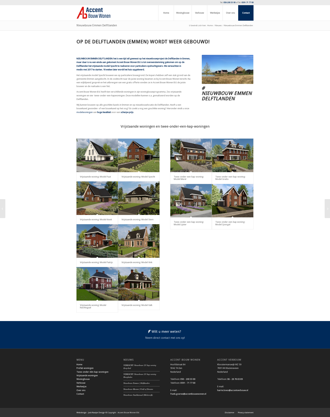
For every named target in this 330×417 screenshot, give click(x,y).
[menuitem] (166, 13)
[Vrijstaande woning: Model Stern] (139, 198)
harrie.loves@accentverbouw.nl (232, 390)
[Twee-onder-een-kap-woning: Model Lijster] (191, 201)
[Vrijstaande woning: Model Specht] (139, 155)
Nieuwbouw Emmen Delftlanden (96, 25)
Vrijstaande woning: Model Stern (137, 219)
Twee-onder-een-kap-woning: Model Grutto (230, 177)
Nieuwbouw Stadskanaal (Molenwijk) (138, 395)
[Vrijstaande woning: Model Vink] (139, 241)
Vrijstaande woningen (87, 375)
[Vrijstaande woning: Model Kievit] (97, 198)
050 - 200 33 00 (187, 379)
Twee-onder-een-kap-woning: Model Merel (189, 177)
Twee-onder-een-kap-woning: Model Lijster (189, 223)
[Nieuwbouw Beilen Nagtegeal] (2, 208)
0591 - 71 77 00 (187, 383)
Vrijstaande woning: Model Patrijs (96, 262)
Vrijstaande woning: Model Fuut (95, 176)
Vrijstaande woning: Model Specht (138, 176)
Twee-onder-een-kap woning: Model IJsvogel (230, 223)
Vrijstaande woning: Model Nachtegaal (93, 306)
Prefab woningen (85, 368)
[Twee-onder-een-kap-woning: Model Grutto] (232, 155)
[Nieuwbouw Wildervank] (327, 208)
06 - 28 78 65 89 (235, 379)
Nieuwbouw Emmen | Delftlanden (136, 383)
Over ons (80, 390)
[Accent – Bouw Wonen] (93, 13)
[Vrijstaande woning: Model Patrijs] (97, 241)
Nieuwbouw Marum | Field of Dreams (138, 389)
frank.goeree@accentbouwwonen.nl (188, 394)
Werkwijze (81, 386)
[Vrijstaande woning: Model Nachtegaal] (97, 284)
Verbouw (80, 383)
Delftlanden (82, 66)
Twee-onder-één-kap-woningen (92, 372)
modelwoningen (84, 112)
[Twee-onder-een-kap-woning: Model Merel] (191, 155)
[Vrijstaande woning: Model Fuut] (97, 155)
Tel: (227, 2)
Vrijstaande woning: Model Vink (137, 262)
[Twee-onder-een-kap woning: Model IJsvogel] (232, 201)
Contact (80, 394)
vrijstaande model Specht (104, 66)
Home (79, 364)
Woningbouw (83, 379)
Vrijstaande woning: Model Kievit (96, 219)
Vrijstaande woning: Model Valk (137, 305)
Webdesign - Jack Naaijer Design (90, 412)
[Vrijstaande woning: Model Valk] (139, 284)
